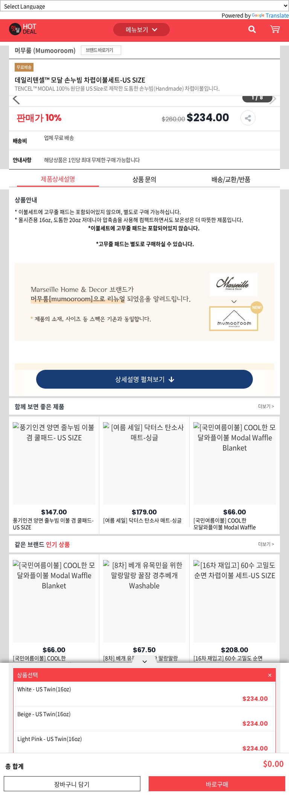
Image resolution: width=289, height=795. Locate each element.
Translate (277, 15)
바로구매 (217, 784)
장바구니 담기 (72, 784)
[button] (16, 98)
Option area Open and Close (144, 660)
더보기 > (266, 406)
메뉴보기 (137, 29)
